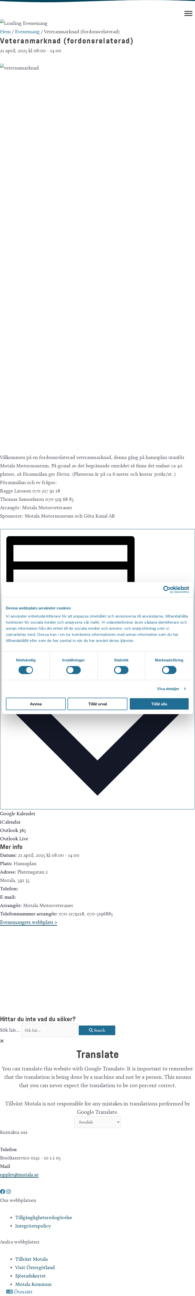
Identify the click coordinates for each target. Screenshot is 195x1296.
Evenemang (27, 31)
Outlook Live (14, 838)
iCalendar (10, 822)
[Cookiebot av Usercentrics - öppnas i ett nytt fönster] (167, 589)
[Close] (2, 1041)
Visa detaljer (168, 689)
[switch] (73, 670)
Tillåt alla (159, 704)
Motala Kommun (33, 1284)
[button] (3, 1192)
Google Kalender (18, 813)
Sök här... (10, 1030)
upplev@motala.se (19, 1174)
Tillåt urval (97, 704)
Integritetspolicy (33, 1226)
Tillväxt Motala (31, 1259)
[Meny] (188, 13)
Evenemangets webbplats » (28, 922)
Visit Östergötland (35, 1267)
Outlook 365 (13, 830)
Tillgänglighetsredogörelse (43, 1217)
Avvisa (36, 704)
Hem (5, 31)
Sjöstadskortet (30, 1276)
